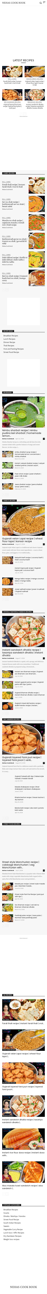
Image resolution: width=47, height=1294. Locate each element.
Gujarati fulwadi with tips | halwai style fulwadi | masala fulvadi (29, 777)
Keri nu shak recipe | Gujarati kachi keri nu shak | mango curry (14, 278)
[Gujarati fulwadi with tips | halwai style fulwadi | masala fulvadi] (7, 779)
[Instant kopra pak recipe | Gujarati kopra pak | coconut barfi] (7, 571)
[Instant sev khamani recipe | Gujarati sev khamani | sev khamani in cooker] (7, 674)
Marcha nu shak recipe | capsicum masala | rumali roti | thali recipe (13, 222)
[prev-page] (21, 113)
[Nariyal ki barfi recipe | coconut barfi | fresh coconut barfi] (7, 560)
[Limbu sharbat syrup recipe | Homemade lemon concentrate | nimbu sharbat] (7, 454)
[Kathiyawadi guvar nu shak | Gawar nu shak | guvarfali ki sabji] (37, 241)
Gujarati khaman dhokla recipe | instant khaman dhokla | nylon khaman (30, 694)
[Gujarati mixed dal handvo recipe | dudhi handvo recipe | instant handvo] (7, 706)
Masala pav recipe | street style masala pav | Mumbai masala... (30, 885)
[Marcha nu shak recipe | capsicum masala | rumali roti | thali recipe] (37, 222)
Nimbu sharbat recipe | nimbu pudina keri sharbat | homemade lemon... (21, 433)
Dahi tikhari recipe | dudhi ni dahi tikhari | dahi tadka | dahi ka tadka (14, 259)
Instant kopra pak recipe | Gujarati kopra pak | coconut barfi (28, 569)
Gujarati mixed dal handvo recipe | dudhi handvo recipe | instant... (28, 704)
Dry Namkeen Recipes (12, 102)
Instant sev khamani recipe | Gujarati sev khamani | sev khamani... (29, 672)
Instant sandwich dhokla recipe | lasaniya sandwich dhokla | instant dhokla (35, 106)
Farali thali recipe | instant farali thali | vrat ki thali (12, 82)
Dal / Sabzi (12, 78)
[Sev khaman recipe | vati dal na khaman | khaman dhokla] (7, 907)
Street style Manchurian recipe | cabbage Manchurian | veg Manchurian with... (20, 864)
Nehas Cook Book (7, 189)
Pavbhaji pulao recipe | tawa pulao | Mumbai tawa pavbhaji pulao (28, 916)
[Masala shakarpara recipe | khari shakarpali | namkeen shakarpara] (7, 789)
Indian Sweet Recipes (34, 78)
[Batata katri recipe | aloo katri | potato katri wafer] (7, 811)
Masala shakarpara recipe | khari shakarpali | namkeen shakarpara (27, 788)
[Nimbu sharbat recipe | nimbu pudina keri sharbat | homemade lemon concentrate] (23, 412)
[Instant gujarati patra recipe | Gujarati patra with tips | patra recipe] (7, 685)
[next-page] (25, 113)
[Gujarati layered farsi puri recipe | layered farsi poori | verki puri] (12, 94)
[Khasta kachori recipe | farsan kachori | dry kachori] (7, 800)
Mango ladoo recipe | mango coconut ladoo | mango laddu (29, 580)
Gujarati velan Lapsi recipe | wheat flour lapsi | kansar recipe (34, 83)
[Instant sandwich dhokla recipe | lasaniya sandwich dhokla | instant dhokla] (35, 94)
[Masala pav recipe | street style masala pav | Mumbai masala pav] (7, 886)
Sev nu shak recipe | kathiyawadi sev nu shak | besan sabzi (13, 204)
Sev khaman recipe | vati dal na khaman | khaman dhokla (27, 906)
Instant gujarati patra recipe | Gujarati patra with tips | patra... (29, 683)
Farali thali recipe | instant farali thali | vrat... (23, 1023)
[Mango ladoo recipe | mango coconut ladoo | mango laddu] (7, 581)
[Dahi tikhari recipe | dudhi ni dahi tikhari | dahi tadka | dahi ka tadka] (37, 259)
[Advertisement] (23, 32)
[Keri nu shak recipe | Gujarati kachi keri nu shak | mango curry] (37, 278)
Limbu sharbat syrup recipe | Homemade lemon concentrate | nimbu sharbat (27, 454)
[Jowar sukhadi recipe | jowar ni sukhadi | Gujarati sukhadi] (7, 592)
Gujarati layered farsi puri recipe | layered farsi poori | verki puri (12, 106)
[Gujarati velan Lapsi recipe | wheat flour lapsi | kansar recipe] (35, 71)
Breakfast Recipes (35, 102)
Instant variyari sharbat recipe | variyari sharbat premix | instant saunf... (29, 464)
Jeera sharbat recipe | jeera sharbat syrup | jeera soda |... (28, 485)
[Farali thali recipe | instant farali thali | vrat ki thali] (12, 71)
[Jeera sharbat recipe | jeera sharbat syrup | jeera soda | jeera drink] (7, 486)
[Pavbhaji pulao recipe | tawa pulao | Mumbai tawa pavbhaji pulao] (7, 918)
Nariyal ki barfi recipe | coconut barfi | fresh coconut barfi (29, 558)
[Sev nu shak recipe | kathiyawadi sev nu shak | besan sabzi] (37, 204)
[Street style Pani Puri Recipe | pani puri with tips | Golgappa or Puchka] (7, 897)
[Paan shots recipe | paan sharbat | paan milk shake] (7, 476)
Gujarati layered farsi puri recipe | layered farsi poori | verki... (21, 759)
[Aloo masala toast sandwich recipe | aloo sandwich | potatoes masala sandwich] (23, 1172)
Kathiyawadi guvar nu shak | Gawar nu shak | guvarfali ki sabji (14, 241)
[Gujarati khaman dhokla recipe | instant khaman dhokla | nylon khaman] (7, 695)
